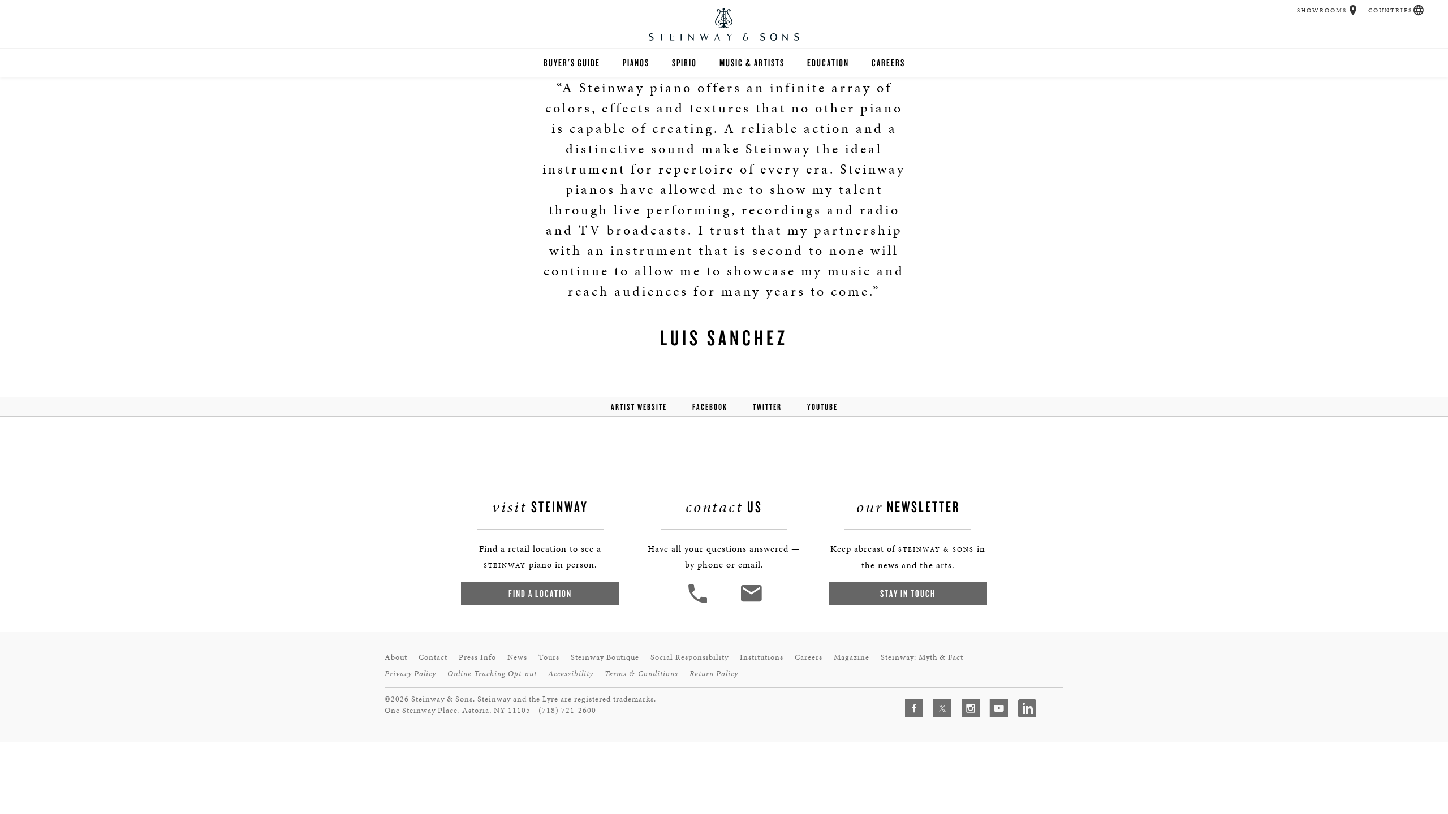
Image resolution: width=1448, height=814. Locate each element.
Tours (548, 657)
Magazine (851, 657)
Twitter (767, 406)
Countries (1390, 10)
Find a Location (540, 593)
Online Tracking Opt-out (492, 673)
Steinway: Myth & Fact (922, 657)
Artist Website (639, 406)
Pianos (636, 62)
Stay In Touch (908, 593)
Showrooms (1322, 10)
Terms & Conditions (641, 673)
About (396, 657)
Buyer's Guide (572, 62)
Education (828, 62)
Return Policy (713, 673)
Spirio (684, 62)
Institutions (761, 657)
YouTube (822, 406)
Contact (433, 657)
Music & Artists (752, 62)
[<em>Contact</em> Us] (751, 601)
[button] (1353, 10)
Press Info (477, 657)
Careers (888, 62)
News (517, 657)
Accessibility (570, 673)
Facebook (709, 406)
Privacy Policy (410, 673)
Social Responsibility (689, 657)
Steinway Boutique (605, 657)
